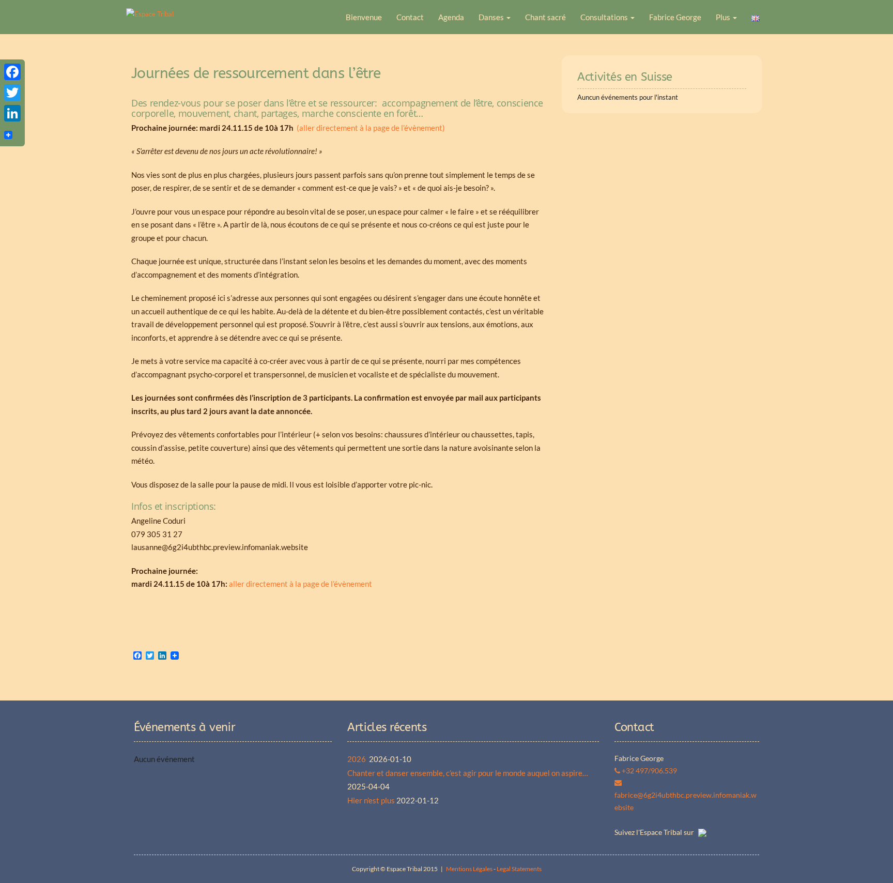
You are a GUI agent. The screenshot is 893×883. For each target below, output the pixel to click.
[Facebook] (12, 72)
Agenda (451, 17)
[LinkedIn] (12, 113)
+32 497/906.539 (648, 770)
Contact (410, 17)
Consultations (604, 17)
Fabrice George (675, 17)
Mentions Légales (469, 869)
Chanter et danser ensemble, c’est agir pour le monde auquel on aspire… (467, 773)
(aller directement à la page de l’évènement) (371, 127)
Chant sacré (545, 17)
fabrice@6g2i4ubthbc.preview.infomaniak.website (685, 801)
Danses (492, 17)
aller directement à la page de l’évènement (300, 583)
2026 (357, 759)
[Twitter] (12, 92)
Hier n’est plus (371, 800)
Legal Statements (519, 869)
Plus (724, 17)
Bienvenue (364, 17)
